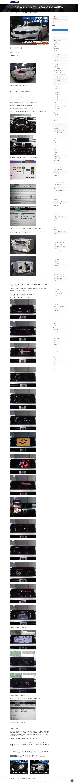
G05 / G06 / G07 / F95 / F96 (59, 130)
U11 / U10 (56, 114)
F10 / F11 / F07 (57, 92)
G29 (56, 142)
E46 (55, 82)
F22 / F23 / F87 (57, 64)
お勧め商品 (55, 344)
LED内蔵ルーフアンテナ (58, 218)
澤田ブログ (55, 323)
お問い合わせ (12, 778)
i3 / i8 (55, 148)
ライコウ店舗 (55, 346)
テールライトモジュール (58, 291)
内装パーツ (56, 229)
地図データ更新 (57, 259)
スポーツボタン (57, 263)
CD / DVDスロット (57, 254)
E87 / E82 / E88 (57, 68)
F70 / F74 (56, 56)
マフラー (55, 297)
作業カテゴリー (55, 357)
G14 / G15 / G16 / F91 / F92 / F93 (60, 106)
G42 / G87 (57, 58)
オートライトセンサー (58, 250)
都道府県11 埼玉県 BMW (19, 756)
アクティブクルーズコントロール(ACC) (60, 231)
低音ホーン (56, 199)
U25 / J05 (55, 42)
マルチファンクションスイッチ (59, 240)
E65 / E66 (56, 110)
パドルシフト (56, 235)
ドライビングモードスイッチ (59, 242)
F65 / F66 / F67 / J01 (57, 40)
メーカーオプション (57, 186)
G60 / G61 (57, 86)
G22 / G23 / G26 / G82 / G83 (60, 74)
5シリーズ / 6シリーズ (58, 84)
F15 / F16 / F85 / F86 (58, 132)
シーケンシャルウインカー (58, 295)
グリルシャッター (57, 227)
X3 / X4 (55, 120)
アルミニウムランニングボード (59, 192)
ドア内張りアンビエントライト (59, 246)
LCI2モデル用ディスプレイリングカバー (61, 190)
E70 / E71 (56, 134)
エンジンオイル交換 (57, 167)
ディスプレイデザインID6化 (59, 201)
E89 (55, 144)
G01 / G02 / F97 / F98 (58, 124)
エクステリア (56, 284)
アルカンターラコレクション (59, 274)
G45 (56, 122)
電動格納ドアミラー (57, 220)
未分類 (54, 370)
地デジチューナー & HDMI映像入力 (60, 306)
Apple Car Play (56, 252)
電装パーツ (55, 361)
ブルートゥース (56, 261)
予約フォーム (18, 778)
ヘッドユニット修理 (35, 755)
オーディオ (56, 308)
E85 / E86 (56, 146)
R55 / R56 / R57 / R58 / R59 (58, 48)
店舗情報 (33, 778)
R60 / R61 (56, 50)
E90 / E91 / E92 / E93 (58, 80)
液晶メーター (56, 248)
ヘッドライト (56, 212)
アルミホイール (57, 280)
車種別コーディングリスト (26, 778)
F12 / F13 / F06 (57, 94)
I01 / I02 (56, 150)
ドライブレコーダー (57, 310)
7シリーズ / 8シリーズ (58, 100)
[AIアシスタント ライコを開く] (72, 780)
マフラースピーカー (57, 289)
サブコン (55, 299)
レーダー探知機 (57, 314)
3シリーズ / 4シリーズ (21, 755)
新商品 (55, 342)
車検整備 (55, 175)
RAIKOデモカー (56, 154)
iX (54, 136)
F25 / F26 (56, 126)
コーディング (56, 359)
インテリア (56, 304)
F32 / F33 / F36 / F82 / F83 (59, 78)
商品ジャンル (56, 329)
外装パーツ (56, 207)
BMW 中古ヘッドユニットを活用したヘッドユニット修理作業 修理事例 (35, 756)
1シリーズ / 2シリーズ (58, 54)
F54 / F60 (55, 46)
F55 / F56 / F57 (56, 44)
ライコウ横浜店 (56, 351)
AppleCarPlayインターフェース (59, 282)
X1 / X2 (55, 112)
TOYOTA (55, 319)
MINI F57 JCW (56, 156)
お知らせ (54, 367)
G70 (56, 102)
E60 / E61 (56, 96)
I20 (55, 138)
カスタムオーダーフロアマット (59, 267)
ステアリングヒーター (58, 203)
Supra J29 (56, 321)
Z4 (54, 140)
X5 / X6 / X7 (56, 128)
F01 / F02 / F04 (57, 108)
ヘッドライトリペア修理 (58, 177)
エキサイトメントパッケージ (59, 244)
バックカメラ (56, 222)
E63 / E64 (56, 98)
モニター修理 (56, 160)
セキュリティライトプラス (58, 278)
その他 (55, 325)
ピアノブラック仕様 (57, 205)
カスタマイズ (56, 265)
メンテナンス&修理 (57, 158)
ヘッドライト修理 (57, 171)
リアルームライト (57, 188)
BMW (16, 755)
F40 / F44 (56, 60)
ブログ (54, 36)
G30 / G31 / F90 (57, 88)
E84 (55, 118)
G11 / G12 (57, 104)
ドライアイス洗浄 (57, 162)
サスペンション (56, 287)
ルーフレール (56, 197)
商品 (53, 327)
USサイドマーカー (57, 214)
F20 (55, 62)
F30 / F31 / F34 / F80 (28, 755)
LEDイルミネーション (58, 293)
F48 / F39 (56, 116)
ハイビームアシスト (57, 237)
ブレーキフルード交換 (58, 169)
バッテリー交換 (57, 173)
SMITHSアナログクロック (58, 269)
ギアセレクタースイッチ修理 (59, 182)
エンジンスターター (57, 317)
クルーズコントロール (58, 233)
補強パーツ (56, 302)
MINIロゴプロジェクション (58, 216)
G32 (56, 90)
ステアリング (56, 312)
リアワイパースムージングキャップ (60, 276)
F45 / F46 (56, 66)
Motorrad (55, 152)
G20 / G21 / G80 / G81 (59, 72)
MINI (54, 38)
